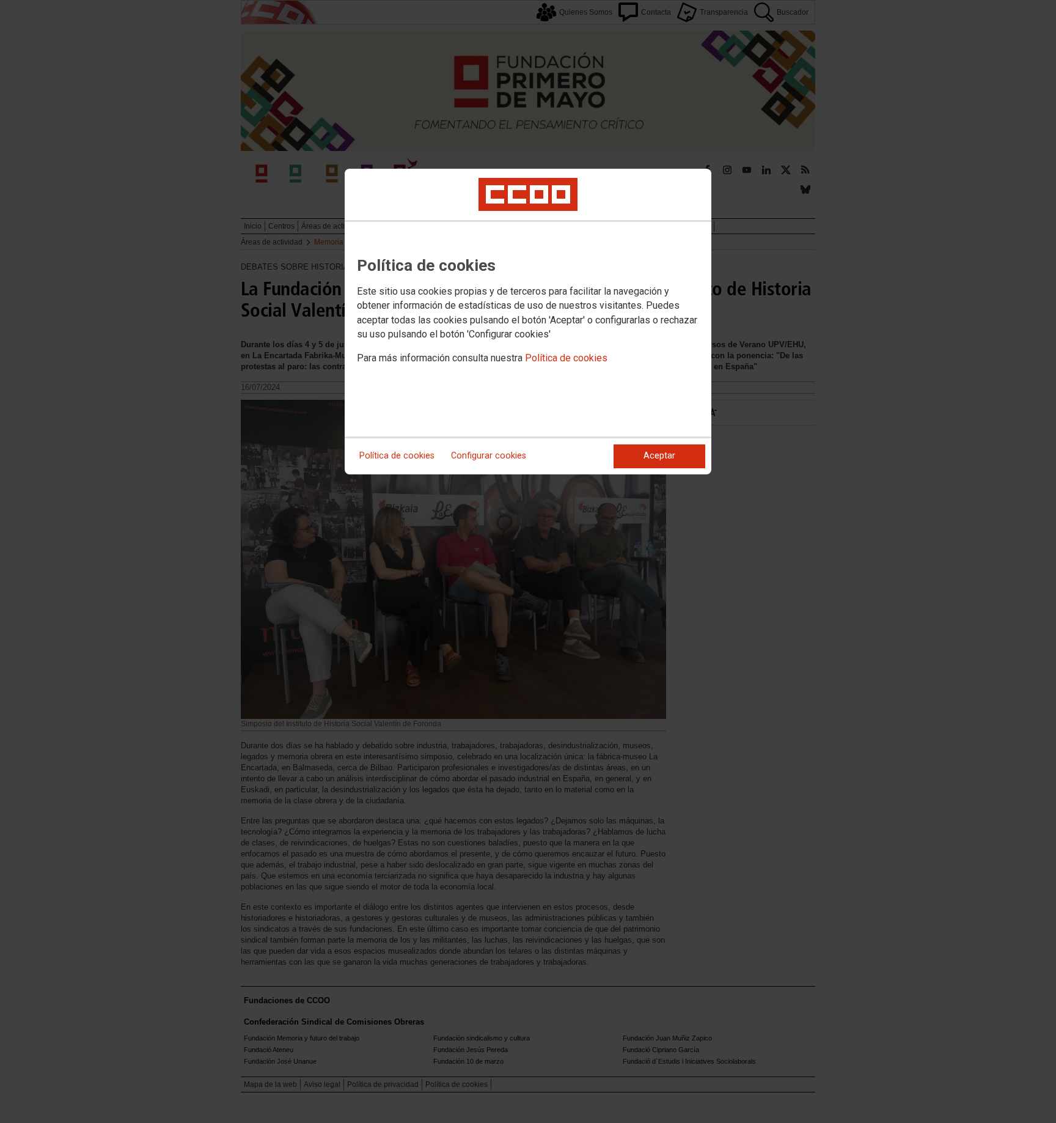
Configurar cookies (488, 456)
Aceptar (659, 456)
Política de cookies (566, 358)
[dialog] (528, 321)
